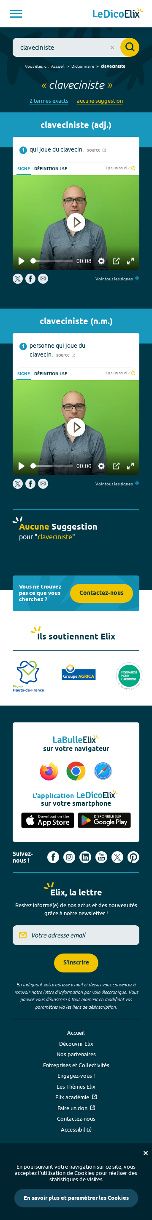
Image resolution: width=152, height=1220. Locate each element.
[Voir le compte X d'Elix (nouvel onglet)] (117, 857)
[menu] (16, 13)
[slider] (51, 261)
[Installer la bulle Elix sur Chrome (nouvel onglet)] (77, 772)
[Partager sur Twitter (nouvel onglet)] (18, 281)
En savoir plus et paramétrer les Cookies (76, 1198)
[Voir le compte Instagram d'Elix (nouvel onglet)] (69, 857)
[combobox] (76, 47)
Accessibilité (76, 1129)
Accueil (58, 66)
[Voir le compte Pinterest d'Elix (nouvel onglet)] (133, 857)
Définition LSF (50, 169)
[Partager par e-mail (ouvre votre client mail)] (43, 281)
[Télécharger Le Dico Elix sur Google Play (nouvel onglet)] (104, 820)
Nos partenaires (76, 1054)
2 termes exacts (49, 101)
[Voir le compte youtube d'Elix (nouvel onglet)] (101, 857)
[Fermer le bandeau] (145, 1153)
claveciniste (113, 66)
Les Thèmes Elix (76, 1086)
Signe (23, 169)
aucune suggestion (100, 101)
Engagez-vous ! (76, 1075)
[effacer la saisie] (112, 47)
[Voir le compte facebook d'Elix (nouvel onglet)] (53, 857)
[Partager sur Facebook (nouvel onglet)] (30, 281)
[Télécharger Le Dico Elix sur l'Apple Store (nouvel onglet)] (47, 820)
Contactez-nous (101, 593)
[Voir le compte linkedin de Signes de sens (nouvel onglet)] (85, 857)
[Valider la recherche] (129, 47)
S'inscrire (76, 963)
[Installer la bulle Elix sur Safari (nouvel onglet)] (103, 772)
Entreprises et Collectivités (76, 1065)
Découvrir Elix (76, 1043)
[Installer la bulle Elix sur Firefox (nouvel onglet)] (50, 772)
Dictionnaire (82, 66)
